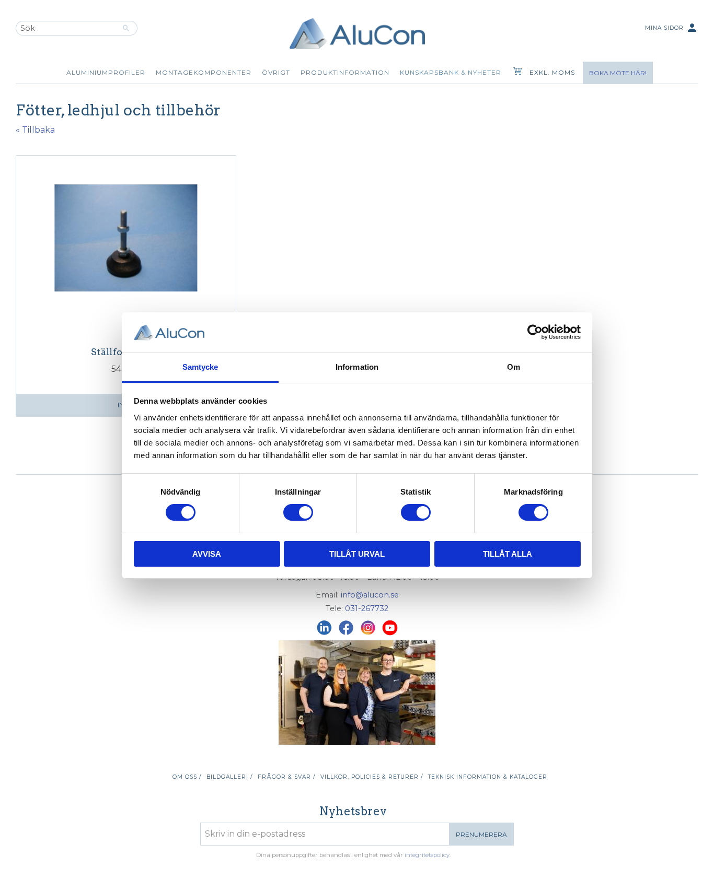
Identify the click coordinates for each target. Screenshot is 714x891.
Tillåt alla (507, 553)
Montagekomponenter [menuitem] (203, 72)
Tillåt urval (357, 553)
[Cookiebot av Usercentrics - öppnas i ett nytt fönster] (535, 332)
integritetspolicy (427, 855)
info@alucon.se (370, 595)
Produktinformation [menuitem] (345, 72)
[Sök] (126, 28)
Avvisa (206, 553)
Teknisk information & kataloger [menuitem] (487, 776)
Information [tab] (357, 366)
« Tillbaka (35, 130)
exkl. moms (552, 72)
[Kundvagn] (515, 72)
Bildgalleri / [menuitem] (229, 776)
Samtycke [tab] (200, 366)
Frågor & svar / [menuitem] (286, 776)
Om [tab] (513, 366)
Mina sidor (671, 27)
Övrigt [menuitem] (276, 72)
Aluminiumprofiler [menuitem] (105, 72)
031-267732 (366, 608)
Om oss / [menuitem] (186, 776)
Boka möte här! (618, 73)
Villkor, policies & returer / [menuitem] (371, 776)
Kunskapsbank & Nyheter (450, 72)
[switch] (298, 512)
